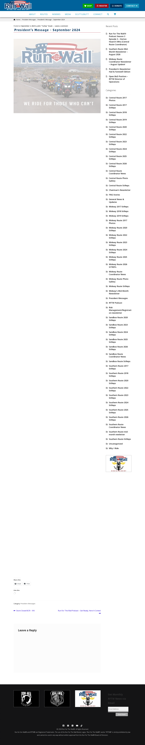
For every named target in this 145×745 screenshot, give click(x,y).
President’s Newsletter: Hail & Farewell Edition (120, 70)
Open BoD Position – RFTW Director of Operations (118, 79)
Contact (130, 6)
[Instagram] (68, 725)
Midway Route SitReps (119, 286)
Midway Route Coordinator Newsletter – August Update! (120, 62)
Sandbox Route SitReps (119, 361)
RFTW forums (63, 486)
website (39, 283)
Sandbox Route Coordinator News (117, 355)
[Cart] (114, 14)
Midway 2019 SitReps (118, 216)
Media (68, 14)
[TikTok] (81, 725)
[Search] (108, 14)
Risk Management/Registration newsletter (120, 310)
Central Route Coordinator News (117, 172)
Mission (17, 509)
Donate (118, 6)
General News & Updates (116, 200)
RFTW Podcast (115, 302)
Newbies (56, 14)
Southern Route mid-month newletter (118, 433)
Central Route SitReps (119, 185)
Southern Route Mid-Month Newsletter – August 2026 (118, 52)
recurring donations (89, 283)
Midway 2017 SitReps (118, 206)
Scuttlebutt (82, 14)
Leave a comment (61, 26)
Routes (44, 14)
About (32, 14)
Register (103, 6)
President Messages (29, 20)
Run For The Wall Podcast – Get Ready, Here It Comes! (79, 611)
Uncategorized (116, 443)
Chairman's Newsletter (119, 190)
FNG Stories (114, 194)
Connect (97, 14)
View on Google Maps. (24, 400)
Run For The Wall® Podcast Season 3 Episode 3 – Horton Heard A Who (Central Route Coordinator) (119, 39)
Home (18, 20)
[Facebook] (63, 725)
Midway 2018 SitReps (118, 211)
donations (35, 319)
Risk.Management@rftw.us (26, 269)
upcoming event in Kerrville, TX (28, 245)
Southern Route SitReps (120, 439)
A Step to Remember (89, 377)
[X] (72, 725)
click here (22, 354)
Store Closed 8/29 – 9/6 (25, 610)
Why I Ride (114, 448)
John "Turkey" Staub (44, 26)
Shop (89, 6)
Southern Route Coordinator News (117, 425)
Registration (19, 336)
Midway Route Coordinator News (117, 273)
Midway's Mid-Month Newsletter (119, 292)
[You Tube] (77, 725)
